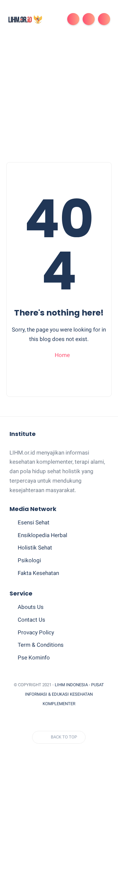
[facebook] (16, 719)
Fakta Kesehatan (38, 573)
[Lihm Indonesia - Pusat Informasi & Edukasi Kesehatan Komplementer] (25, 19)
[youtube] (77, 719)
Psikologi (29, 560)
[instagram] (65, 719)
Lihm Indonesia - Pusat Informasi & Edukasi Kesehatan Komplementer (64, 694)
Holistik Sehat (35, 547)
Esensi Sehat (33, 522)
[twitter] (28, 719)
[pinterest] (53, 719)
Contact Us (31, 619)
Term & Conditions (41, 645)
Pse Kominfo (34, 657)
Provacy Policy (36, 632)
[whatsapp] (41, 719)
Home (61, 355)
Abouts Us (31, 607)
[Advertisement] (59, 100)
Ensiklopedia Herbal (42, 535)
